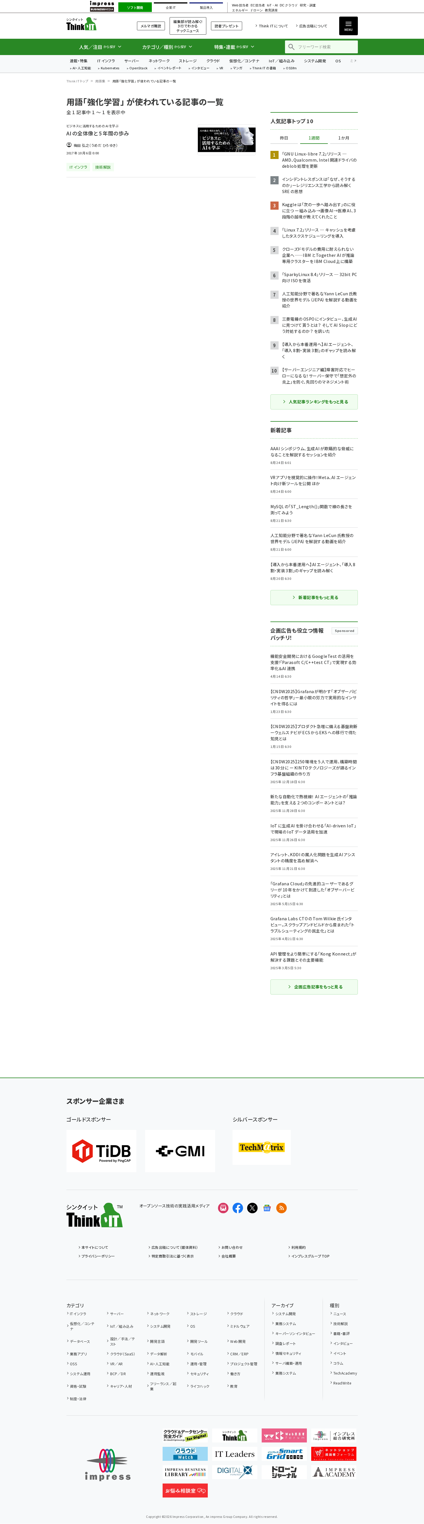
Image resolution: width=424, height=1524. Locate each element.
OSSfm (291, 68)
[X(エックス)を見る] (252, 1208)
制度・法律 (78, 1398)
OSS (73, 1363)
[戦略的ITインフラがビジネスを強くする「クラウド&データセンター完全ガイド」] (185, 1437)
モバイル (196, 1353)
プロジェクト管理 (243, 1363)
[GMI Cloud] (180, 1151)
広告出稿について (313, 25)
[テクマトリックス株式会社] (262, 1147)
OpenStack (138, 68)
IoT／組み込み (282, 60)
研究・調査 (308, 5)
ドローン (256, 10)
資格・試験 (78, 1386)
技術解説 (340, 1323)
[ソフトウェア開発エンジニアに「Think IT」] (234, 1437)
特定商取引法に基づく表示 (173, 1255)
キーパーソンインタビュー (295, 1333)
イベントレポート (169, 68)
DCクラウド (289, 5)
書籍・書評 (341, 1333)
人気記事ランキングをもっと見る (318, 402)
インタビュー (200, 68)
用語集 (100, 81)
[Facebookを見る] (238, 1208)
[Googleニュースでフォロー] (267, 1208)
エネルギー (240, 10)
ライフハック (199, 1386)
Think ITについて (273, 25)
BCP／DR (118, 1373)
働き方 (235, 1373)
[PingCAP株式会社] (101, 1151)
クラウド (213, 60)
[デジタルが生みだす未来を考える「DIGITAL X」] (234, 1474)
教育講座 (271, 10)
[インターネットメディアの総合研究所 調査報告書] (333, 1437)
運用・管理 (198, 1363)
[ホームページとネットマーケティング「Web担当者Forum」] (284, 1437)
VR (221, 68)
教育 (233, 1386)
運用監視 (157, 1373)
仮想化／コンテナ (244, 60)
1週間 (314, 138)
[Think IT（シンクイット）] (94, 1222)
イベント (339, 1353)
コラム (338, 1363)
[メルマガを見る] (223, 1208)
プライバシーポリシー (98, 1255)
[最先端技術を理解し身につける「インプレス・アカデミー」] (333, 1474)
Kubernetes (110, 68)
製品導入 (206, 7)
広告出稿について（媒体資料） (175, 1247)
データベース (80, 1341)
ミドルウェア (239, 1326)
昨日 (284, 138)
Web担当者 (240, 5)
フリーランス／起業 (163, 1386)
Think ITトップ (77, 81)
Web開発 (238, 1341)
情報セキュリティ (288, 1353)
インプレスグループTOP (310, 1255)
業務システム (285, 1323)
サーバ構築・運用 (288, 1363)
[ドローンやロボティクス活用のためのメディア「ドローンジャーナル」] (284, 1474)
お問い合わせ (232, 1247)
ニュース (339, 1313)
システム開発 (315, 60)
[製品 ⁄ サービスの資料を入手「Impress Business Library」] (185, 1474)
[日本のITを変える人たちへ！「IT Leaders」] (234, 1456)
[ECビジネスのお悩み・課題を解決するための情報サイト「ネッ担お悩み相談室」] (185, 1492)
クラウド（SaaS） (122, 1353)
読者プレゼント (226, 25)
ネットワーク (159, 60)
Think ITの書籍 (264, 68)
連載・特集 (79, 60)
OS (338, 60)
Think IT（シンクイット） (94, 23)
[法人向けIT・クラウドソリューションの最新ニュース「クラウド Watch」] (185, 1456)
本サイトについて (95, 1247)
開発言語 (157, 1341)
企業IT (170, 7)
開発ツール (199, 1341)
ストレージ (188, 60)
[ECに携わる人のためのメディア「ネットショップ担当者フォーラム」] (333, 1456)
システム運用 (80, 1373)
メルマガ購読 (151, 25)
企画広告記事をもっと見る (318, 987)
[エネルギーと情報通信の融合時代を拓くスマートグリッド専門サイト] (284, 1456)
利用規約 (298, 1247)
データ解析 (158, 1353)
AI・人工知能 (82, 68)
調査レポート (285, 1343)
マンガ (237, 68)
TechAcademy (345, 1373)
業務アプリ (78, 1353)
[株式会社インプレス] (108, 1465)
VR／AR (116, 1363)
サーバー (131, 60)
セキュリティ (199, 1373)
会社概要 (228, 1255)
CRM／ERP (239, 1353)
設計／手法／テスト (122, 1341)
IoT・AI (272, 5)
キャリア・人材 (121, 1386)
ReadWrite (342, 1382)
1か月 (343, 138)
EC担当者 (258, 5)
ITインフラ (106, 60)
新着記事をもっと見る (318, 597)
